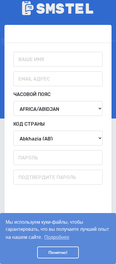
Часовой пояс (32, 94)
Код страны (29, 124)
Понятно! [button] (58, 252)
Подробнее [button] (56, 237)
